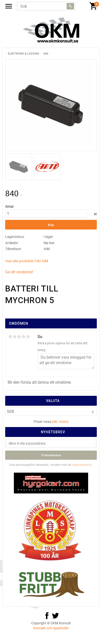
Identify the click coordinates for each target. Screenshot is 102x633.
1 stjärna (10, 336)
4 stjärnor (23, 336)
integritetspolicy (82, 464)
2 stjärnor (14, 336)
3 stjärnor (19, 336)
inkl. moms (60, 421)
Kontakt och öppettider (51, 628)
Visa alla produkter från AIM (26, 261)
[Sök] (70, 6)
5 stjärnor (28, 336)
